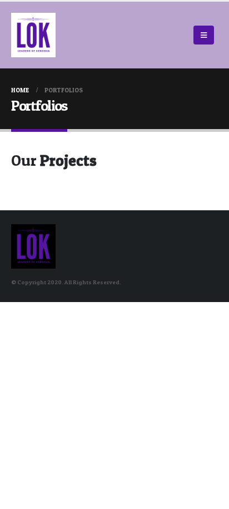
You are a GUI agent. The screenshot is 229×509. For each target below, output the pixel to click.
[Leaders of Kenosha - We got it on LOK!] (33, 35)
